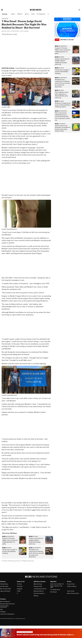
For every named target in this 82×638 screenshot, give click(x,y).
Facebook (19, 586)
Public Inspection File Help (56, 586)
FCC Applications (55, 589)
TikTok (18, 591)
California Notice (71, 586)
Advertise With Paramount (7, 603)
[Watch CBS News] (8, 633)
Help (1, 609)
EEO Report (53, 592)
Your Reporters (41, 14)
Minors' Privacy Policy (73, 593)
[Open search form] (79, 10)
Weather (19, 14)
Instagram (19, 588)
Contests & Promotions (40, 588)
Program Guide (38, 586)
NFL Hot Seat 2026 (5, 588)
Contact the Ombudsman (7, 614)
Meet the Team (38, 584)
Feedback (3, 611)
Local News (5, 18)
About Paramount (5, 601)
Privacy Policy (71, 584)
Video (33, 14)
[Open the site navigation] (12, 9)
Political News (4, 584)
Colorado (4, 14)
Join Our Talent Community (4, 606)
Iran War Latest (4, 586)
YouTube (19, 584)
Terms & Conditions (39, 593)
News (13, 14)
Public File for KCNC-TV (57, 584)
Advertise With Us (39, 591)
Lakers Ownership (5, 591)
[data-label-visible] (80, 630)
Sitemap (36, 595)
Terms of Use (70, 591)
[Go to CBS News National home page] (35, 10)
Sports (27, 14)
